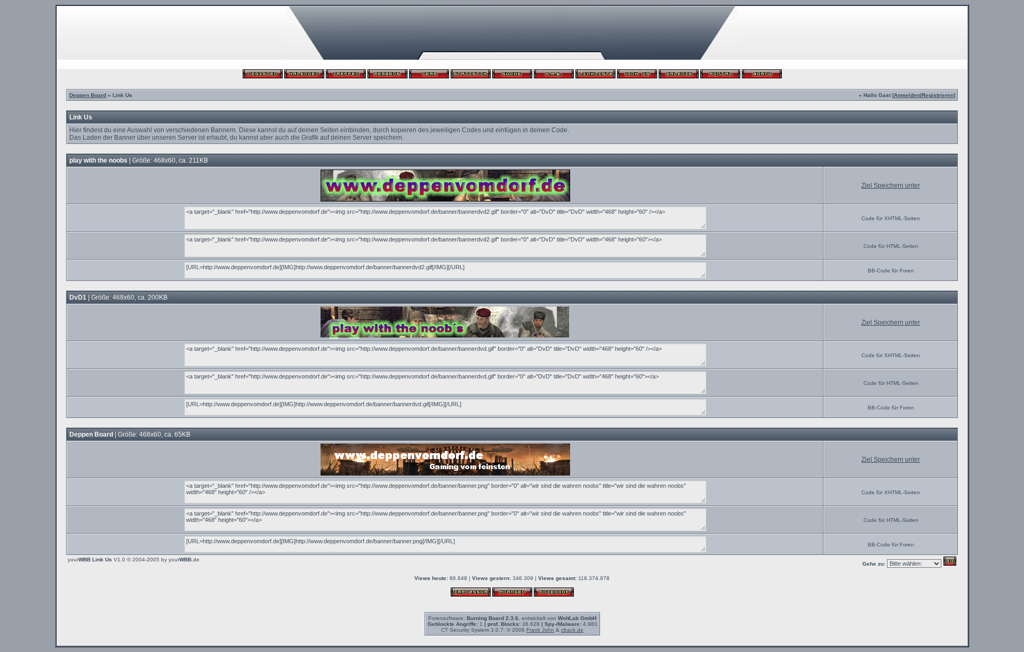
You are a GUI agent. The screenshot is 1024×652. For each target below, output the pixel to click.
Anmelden (907, 95)
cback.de (572, 630)
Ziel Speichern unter (890, 185)
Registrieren (938, 95)
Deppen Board (87, 95)
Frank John (540, 630)
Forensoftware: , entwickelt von (512, 618)
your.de (184, 559)
